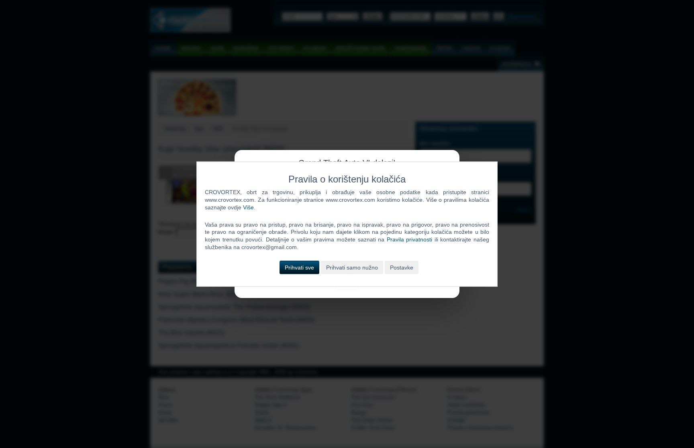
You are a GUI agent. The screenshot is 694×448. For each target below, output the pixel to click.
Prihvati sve (299, 267)
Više (248, 207)
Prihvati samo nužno (352, 267)
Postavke (401, 267)
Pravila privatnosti (410, 239)
